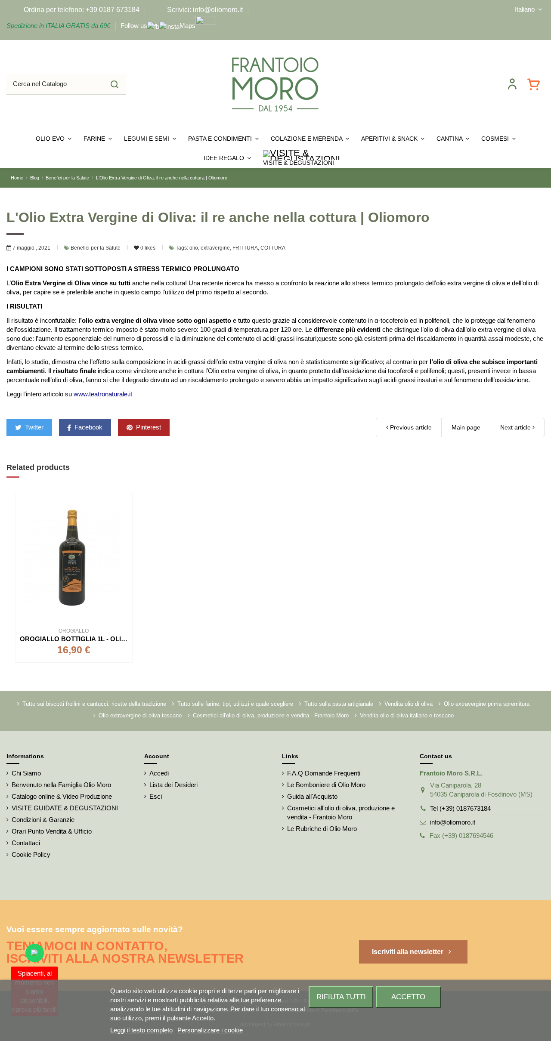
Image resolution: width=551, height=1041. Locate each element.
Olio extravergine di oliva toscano (140, 715)
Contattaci (26, 842)
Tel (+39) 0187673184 (460, 808)
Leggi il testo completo (142, 1030)
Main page (466, 427)
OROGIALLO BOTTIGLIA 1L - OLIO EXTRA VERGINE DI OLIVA (115, 639)
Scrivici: (179, 9)
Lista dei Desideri (173, 784)
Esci (155, 796)
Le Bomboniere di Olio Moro (326, 784)
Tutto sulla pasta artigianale (338, 704)
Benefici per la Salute (96, 248)
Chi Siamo (26, 773)
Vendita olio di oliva (408, 704)
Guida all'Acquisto (312, 796)
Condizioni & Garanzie (43, 819)
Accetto (408, 996)
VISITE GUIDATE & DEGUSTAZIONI (65, 808)
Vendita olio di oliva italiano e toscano (407, 715)
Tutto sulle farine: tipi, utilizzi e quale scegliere (235, 704)
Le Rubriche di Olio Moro (322, 828)
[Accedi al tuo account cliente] (512, 84)
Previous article (410, 427)
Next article (516, 427)
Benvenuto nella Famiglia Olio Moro (61, 784)
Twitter (33, 427)
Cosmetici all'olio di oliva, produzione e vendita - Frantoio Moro (271, 715)
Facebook (87, 427)
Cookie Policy (31, 854)
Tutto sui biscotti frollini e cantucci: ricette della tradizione (94, 704)
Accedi (159, 773)
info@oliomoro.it (452, 822)
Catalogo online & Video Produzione (62, 796)
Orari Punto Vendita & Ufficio (52, 831)
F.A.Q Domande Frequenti (323, 773)
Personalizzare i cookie (210, 1030)
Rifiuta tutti (341, 996)
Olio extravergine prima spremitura (486, 704)
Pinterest (147, 427)
